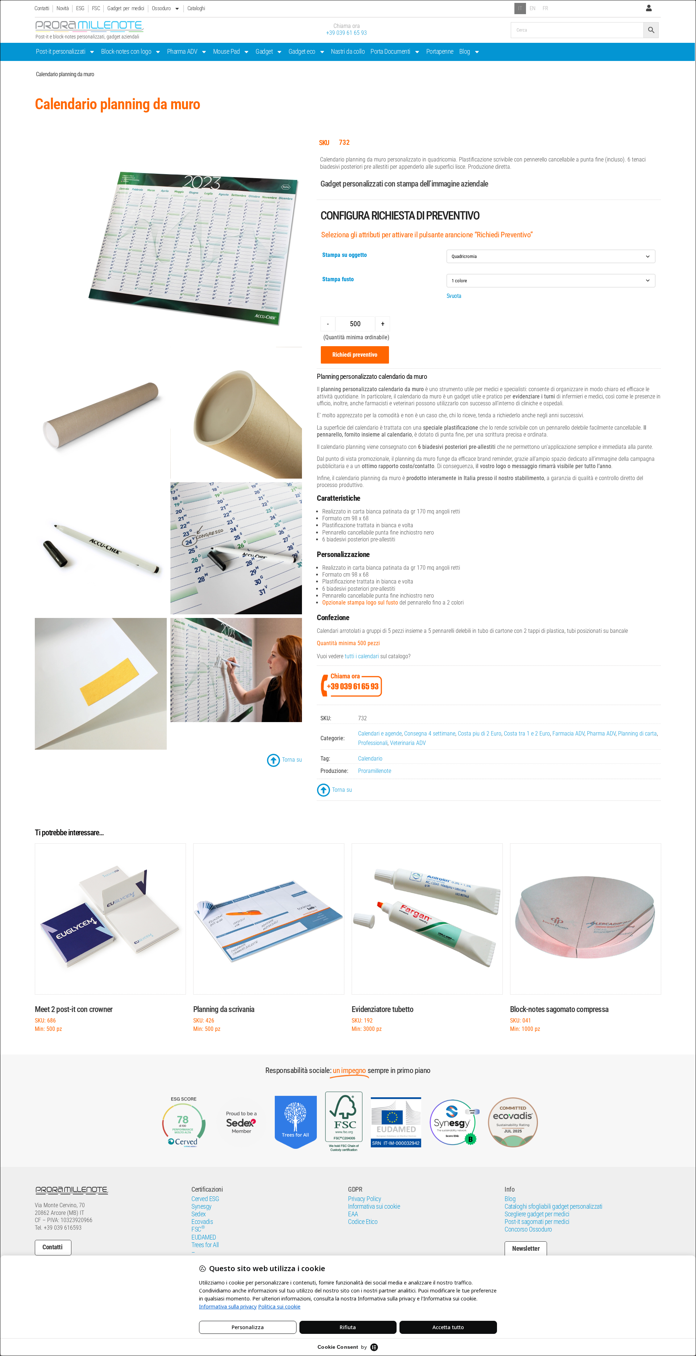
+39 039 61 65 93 (346, 32)
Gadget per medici (125, 8)
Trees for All (205, 1245)
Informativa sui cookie (374, 1206)
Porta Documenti (390, 51)
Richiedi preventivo (354, 354)
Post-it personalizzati (60, 51)
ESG (80, 8)
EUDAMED (203, 1237)
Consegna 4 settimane (429, 733)
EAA (353, 1214)
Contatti (41, 8)
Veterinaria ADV (408, 743)
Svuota (454, 295)
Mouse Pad (226, 51)
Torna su (292, 759)
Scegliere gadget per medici (537, 1214)
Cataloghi (196, 8)
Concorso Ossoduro (528, 1229)
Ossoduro (161, 8)
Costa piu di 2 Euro (479, 733)
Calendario (370, 758)
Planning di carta (637, 733)
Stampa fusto (338, 279)
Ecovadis (202, 1221)
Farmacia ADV (568, 733)
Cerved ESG (205, 1199)
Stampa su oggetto (344, 254)
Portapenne (439, 51)
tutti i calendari (362, 656)
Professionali (373, 743)
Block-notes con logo (126, 51)
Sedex (198, 1214)
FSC (96, 8)
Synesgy (201, 1206)
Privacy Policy (364, 1199)
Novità (63, 8)
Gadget (264, 51)
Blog (464, 51)
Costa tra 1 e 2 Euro (527, 733)
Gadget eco (302, 51)
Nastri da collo (348, 51)
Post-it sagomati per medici (537, 1221)
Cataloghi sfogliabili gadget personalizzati (553, 1206)
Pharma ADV (182, 51)
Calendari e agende (380, 733)
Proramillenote (374, 770)
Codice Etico (362, 1221)
